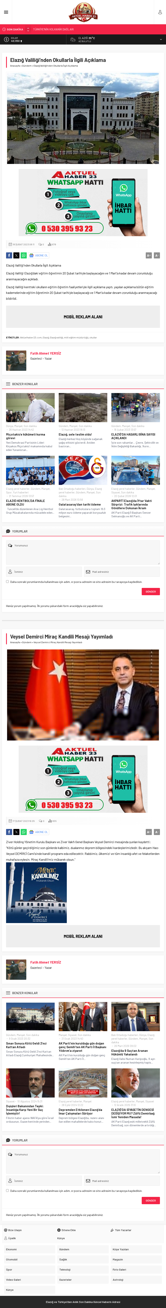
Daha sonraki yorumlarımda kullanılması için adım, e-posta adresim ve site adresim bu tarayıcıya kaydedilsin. (76, 581)
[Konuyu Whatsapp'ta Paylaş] (24, 255)
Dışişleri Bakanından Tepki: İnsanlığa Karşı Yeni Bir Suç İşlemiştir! (25, 1109)
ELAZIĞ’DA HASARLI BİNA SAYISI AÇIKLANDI (133, 436)
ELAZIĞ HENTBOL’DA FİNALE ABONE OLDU (25, 502)
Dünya (9, 426)
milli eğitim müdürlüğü (76, 337)
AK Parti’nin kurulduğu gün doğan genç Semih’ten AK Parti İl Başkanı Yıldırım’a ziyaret (82, 1046)
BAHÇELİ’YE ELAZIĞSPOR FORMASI (54, 30)
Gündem (27, 65)
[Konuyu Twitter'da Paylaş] (16, 255)
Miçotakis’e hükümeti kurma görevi (25, 436)
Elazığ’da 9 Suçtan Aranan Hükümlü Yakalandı (129, 1052)
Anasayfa (15, 65)
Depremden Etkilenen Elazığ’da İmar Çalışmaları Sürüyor (80, 1111)
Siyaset (115, 492)
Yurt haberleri (21, 492)
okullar (93, 337)
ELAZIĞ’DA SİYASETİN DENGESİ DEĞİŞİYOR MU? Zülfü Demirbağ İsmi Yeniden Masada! (132, 1113)
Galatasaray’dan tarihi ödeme (80, 504)
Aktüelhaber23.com (31, 337)
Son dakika (30, 426)
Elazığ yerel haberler (18, 488)
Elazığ (46, 337)
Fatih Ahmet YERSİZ (45, 353)
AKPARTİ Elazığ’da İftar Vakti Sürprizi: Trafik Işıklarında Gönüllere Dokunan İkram (131, 504)
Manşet (18, 426)
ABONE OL (41, 255)
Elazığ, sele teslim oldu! (75, 434)
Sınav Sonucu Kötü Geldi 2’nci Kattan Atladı (26, 1045)
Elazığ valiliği (56, 337)
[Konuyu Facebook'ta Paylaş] (9, 255)
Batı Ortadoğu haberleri (72, 488)
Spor (9, 492)
